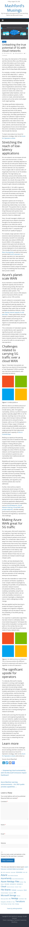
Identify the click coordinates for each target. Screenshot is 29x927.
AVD (24, 872)
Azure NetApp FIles (10, 881)
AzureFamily (6, 878)
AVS (26, 872)
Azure (4, 41)
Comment (4, 801)
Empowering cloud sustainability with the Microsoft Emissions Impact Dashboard (14, 772)
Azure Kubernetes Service (18, 878)
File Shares (6, 889)
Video (13, 904)
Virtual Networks (12, 505)
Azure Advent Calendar (13, 875)
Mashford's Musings (14, 8)
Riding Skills (3, 901)
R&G (26, 898)
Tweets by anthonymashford (14, 908)
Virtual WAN (17, 507)
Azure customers (15, 254)
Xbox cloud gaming (8, 252)
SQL (14, 901)
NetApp (14, 898)
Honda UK (11, 892)
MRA (10, 898)
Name (3, 825)
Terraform (20, 901)
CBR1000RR (6, 884)
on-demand (21, 898)
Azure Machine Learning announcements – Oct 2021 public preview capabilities (13, 784)
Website (3, 843)
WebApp (17, 904)
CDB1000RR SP (20, 884)
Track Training (4, 904)
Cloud (3, 886)
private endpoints (7, 509)
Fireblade (13, 890)
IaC (15, 892)
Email (3, 834)
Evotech (16, 886)
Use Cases (9, 904)
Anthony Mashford (18, 53)
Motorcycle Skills (4, 898)
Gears (25, 890)
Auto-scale (13, 872)
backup (21, 881)
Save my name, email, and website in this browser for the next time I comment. (13, 855)
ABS (1, 872)
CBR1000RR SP (13, 884)
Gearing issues (20, 890)
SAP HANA (8, 901)
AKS (4, 872)
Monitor (18, 895)
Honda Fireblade (4, 892)
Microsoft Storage (8, 895)
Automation (19, 872)
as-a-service (8, 872)
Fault (20, 886)
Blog (25, 881)
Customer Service (10, 886)
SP (11, 901)
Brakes (2, 884)
